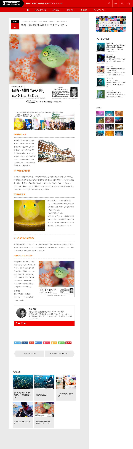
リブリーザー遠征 (112, 80)
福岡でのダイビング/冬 (114, 92)
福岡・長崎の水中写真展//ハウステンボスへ (116, 69)
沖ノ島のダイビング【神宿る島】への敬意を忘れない (116, 46)
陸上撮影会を (111, 57)
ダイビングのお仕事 (29, 21)
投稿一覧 (70, 10)
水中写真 (52, 21)
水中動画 (55, 10)
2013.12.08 (110, 55)
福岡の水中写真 (40, 10)
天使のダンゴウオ (30, 353)
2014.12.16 (110, 78)
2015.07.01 (110, 66)
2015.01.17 (110, 90)
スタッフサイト (99, 10)
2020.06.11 (110, 43)
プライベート (42, 21)
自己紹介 (84, 10)
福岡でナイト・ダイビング (59, 353)
